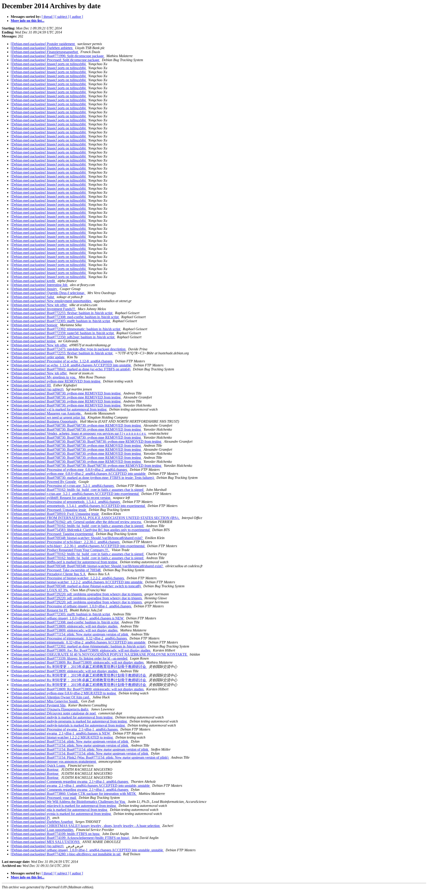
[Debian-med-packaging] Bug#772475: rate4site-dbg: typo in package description (68, 349)
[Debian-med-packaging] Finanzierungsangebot (45, 52)
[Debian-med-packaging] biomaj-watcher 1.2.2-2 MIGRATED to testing (62, 737)
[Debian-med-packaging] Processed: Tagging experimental (52, 534)
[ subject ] (62, 17)
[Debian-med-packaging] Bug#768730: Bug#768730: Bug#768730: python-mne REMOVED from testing (86, 441)
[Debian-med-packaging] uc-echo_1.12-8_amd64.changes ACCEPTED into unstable (71, 365)
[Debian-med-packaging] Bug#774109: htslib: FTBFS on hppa (55, 834)
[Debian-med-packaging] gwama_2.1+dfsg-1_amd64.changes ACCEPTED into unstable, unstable (80, 785)
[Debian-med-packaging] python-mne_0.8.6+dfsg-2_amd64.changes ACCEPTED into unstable (78, 474)
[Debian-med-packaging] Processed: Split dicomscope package (55, 60)
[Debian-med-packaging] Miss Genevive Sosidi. (45, 701)
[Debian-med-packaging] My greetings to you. (44, 377)
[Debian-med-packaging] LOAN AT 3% (40, 590)
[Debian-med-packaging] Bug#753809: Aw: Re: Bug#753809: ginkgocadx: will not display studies (81, 650)
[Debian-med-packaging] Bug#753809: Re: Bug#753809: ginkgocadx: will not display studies (77, 662)
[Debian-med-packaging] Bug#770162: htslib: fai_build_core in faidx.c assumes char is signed (77, 490)
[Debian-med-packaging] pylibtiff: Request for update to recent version (61, 498)
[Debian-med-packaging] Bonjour (35, 769)
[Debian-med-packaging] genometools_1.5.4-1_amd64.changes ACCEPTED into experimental (78, 506)
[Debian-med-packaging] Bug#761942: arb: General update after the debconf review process (76, 522)
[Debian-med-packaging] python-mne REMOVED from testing (56, 381)
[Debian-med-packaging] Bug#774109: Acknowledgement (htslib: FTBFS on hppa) (70, 838)
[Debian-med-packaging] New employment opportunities (51, 301)
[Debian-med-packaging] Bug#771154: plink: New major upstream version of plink (70, 634)
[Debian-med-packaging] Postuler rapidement (43, 44)
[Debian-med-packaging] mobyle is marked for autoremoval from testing (62, 717)
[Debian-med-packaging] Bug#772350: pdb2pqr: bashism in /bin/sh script (63, 337)
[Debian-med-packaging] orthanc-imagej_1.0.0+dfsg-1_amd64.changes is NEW (67, 618)
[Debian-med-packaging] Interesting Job (39, 285)
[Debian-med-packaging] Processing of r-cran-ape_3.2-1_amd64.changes (63, 486)
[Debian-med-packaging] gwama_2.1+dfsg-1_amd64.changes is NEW (61, 733)
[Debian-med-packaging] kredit (33, 281)
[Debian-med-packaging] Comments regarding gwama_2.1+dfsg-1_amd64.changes (70, 781)
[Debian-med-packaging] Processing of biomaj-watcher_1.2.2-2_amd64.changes (68, 578)
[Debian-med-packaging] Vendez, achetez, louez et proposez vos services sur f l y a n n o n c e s (78, 433)
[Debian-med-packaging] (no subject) (37, 389)
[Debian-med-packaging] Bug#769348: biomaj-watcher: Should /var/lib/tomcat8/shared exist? (77, 538)
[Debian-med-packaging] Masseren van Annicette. (46, 413)
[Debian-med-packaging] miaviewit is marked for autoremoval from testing (64, 806)
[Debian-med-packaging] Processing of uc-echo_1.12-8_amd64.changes (62, 361)
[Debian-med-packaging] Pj (31, 818)
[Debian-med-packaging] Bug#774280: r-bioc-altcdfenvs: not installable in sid (66, 854)
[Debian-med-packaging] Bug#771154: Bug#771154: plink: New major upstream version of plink (80, 749)
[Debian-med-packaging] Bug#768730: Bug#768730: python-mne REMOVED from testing (76, 425)
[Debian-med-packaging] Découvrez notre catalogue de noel (54, 713)
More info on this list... (27, 21)
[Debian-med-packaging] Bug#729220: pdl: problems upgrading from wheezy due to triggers (77, 594)
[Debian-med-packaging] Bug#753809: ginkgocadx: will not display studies (64, 626)
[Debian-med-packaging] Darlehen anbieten (42, 48)
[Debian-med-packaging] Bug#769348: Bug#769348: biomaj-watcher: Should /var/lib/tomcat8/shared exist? (87, 566)
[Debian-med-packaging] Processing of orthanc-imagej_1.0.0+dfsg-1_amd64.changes (71, 606)
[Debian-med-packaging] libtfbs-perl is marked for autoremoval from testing (64, 562)
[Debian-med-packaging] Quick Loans (38, 765)
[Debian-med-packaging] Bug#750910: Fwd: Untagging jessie (55, 514)
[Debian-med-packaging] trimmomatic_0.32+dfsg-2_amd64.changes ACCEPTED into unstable (78, 642)
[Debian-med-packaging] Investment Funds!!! (43, 309)
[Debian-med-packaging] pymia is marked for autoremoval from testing (61, 814)
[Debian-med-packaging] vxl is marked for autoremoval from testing (59, 409)
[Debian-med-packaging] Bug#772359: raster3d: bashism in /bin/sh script (63, 333)
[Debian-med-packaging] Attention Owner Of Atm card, (51, 697)
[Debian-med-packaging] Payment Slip (38, 705)
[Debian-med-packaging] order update (38, 357)
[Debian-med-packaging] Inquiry (34, 289)
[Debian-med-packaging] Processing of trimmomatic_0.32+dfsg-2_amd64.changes (69, 638)
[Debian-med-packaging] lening (33, 341)
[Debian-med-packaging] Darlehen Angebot (42, 822)
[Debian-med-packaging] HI (31, 385)
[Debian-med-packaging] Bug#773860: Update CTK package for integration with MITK (74, 793)
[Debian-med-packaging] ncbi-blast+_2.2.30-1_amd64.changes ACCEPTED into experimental (78, 546)
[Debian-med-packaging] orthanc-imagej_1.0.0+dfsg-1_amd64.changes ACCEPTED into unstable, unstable (87, 850)
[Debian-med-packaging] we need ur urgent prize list (48, 417)
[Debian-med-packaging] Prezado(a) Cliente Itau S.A (48, 574)
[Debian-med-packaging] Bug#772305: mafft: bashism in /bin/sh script (61, 321)
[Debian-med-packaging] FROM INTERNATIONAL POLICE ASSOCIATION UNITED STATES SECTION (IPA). (95, 518)
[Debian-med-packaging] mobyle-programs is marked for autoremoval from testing (69, 721)
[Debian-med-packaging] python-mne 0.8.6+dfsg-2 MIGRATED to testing (64, 693)
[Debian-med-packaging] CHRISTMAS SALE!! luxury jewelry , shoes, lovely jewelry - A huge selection (85, 826)
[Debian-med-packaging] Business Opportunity (44, 421)
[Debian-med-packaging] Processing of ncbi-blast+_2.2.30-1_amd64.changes (65, 542)
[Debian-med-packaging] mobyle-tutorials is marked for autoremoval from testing (68, 725)
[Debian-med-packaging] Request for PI (39, 610)
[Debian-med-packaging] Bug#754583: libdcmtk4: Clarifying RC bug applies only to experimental (80, 530)
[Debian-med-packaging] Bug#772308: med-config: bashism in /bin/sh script (65, 317)
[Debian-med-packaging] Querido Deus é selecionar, (48, 293)
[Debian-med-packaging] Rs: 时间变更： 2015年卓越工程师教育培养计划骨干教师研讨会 (79, 667)
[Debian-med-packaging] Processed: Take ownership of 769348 (56, 570)
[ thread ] (48, 17)
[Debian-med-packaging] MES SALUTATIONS (45, 842)
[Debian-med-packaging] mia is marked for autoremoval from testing (59, 810)
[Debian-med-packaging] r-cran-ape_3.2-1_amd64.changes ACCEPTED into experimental (75, 494)
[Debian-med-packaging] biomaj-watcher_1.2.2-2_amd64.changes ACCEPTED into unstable (77, 582)
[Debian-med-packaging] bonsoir (34, 325)
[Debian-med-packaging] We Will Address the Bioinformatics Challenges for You (68, 802)
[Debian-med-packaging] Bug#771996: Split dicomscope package (58, 56)
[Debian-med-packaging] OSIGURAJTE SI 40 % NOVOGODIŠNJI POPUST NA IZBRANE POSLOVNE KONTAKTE (99, 654)
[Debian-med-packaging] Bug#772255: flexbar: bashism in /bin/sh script (62, 313)
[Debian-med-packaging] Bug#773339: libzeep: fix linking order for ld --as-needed (69, 658)
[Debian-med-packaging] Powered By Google (44, 482)
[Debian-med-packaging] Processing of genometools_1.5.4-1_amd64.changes (66, 502)
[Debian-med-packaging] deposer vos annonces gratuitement (54, 761)
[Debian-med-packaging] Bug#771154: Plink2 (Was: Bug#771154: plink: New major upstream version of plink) (90, 757)
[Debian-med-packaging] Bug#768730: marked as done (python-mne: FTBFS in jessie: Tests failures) (83, 478)
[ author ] (76, 17)
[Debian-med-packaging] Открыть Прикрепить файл (50, 709)
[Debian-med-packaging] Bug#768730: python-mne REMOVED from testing (66, 393)
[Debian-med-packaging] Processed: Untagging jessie (49, 510)
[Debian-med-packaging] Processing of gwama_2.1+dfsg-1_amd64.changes (65, 729)
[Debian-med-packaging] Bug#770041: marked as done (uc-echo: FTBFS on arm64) (71, 369)
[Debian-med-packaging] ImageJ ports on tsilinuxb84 (48, 64)
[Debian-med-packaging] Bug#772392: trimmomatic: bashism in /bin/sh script (66, 329)
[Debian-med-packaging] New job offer (39, 305)
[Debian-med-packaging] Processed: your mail (44, 798)
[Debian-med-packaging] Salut (33, 297)
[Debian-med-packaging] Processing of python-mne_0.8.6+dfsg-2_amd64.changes (69, 469)
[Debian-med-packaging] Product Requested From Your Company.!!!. (60, 550)
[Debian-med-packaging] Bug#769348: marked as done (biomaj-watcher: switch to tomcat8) (76, 586)
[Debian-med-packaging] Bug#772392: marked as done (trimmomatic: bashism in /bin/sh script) (78, 646)
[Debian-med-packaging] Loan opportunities (42, 830)
